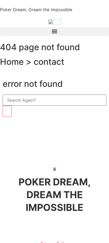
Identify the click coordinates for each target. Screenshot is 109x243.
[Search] (7, 111)
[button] (54, 31)
